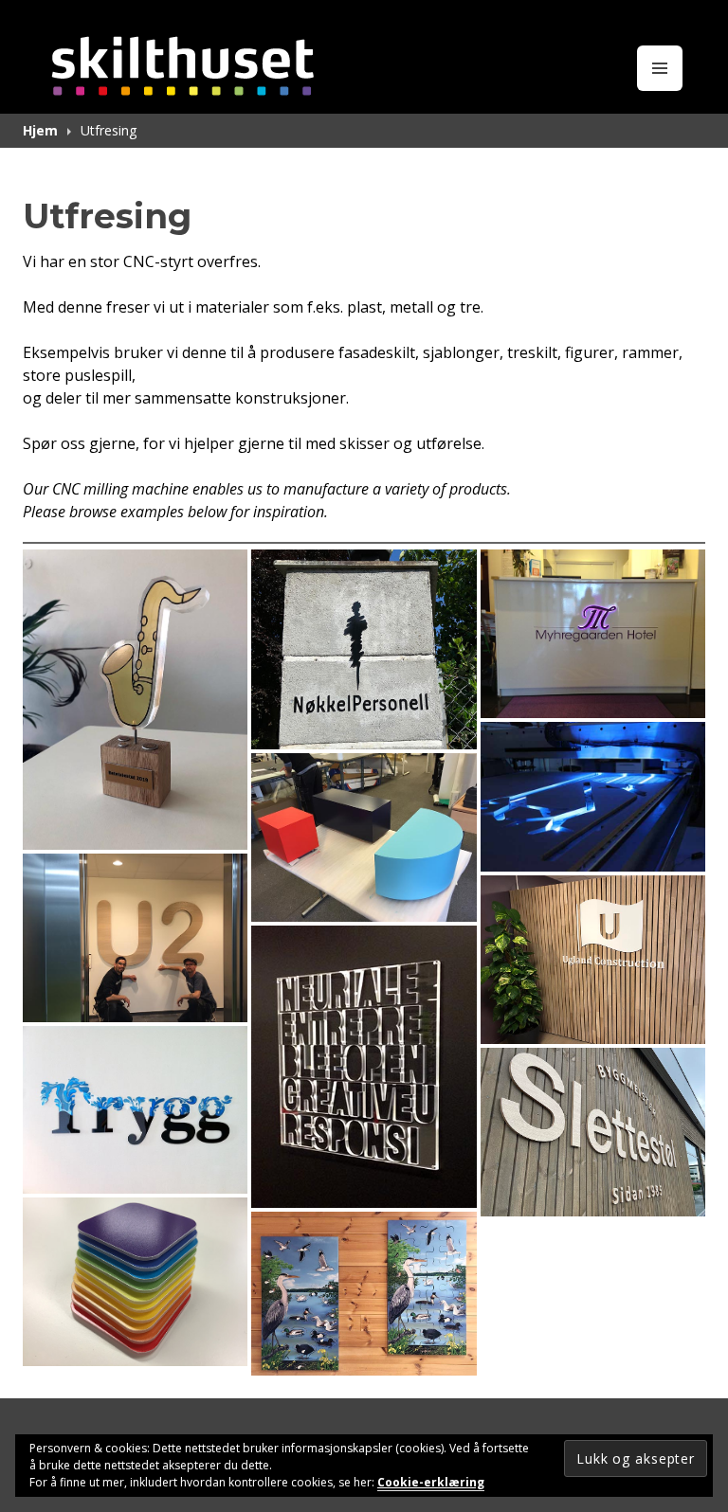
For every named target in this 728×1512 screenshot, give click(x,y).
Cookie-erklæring (430, 1482)
